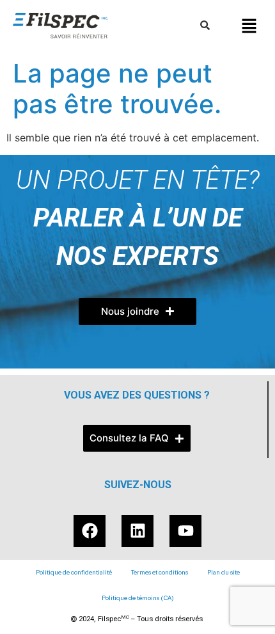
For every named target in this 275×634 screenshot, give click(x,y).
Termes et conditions (159, 572)
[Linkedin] (137, 531)
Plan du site (223, 572)
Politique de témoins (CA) (138, 597)
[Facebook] (90, 531)
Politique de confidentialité (74, 572)
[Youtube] (185, 531)
